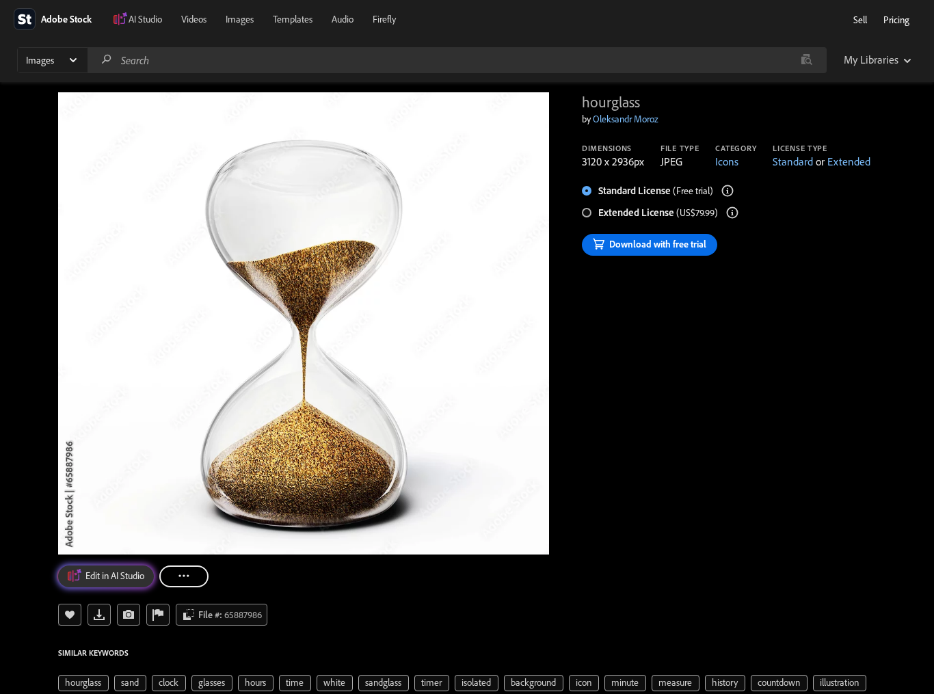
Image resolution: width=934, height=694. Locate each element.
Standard (793, 161)
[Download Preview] (99, 615)
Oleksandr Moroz (625, 119)
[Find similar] (806, 60)
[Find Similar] (128, 615)
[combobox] (457, 60)
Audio (342, 19)
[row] (83, 683)
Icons (726, 161)
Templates (292, 19)
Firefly (384, 19)
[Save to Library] (69, 615)
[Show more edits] (184, 576)
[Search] (106, 60)
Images (240, 19)
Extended (848, 161)
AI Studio (145, 19)
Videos (193, 19)
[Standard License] (727, 191)
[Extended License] (732, 213)
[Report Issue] (158, 615)
